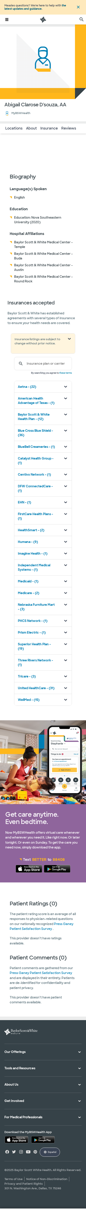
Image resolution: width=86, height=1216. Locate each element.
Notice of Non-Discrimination (46, 1179)
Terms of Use (13, 1179)
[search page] (81, 19)
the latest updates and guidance (35, 7)
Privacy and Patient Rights (23, 1184)
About (31, 128)
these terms (65, 373)
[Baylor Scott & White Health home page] (43, 19)
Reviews (68, 128)
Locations (13, 128)
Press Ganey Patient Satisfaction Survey (41, 973)
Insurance (49, 128)
